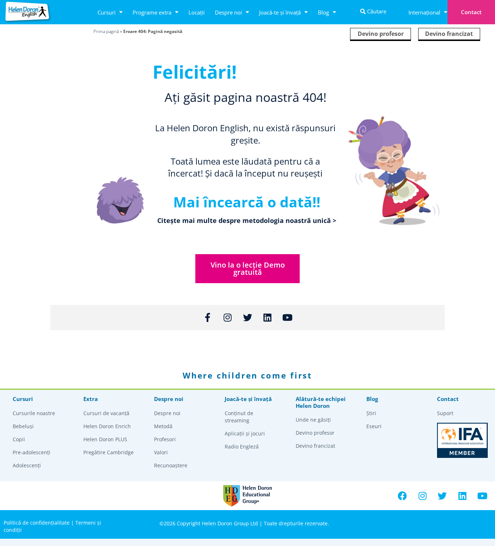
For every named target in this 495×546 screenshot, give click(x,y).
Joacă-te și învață (280, 12)
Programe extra (152, 12)
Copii (19, 439)
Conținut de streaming (239, 417)
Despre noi (228, 12)
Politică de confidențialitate (37, 522)
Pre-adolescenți (31, 452)
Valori (161, 452)
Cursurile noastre (34, 413)
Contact (471, 12)
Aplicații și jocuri (245, 433)
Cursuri (106, 12)
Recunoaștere (170, 465)
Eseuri (374, 426)
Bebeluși (23, 426)
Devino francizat (449, 34)
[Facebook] (403, 496)
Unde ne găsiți (313, 419)
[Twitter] (442, 496)
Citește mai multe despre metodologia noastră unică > (246, 220)
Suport (445, 413)
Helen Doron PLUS (105, 439)
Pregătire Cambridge (108, 452)
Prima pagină (106, 31)
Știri (371, 413)
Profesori (165, 439)
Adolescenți (27, 465)
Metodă (163, 426)
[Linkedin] (462, 496)
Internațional (424, 12)
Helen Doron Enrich (107, 426)
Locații (196, 12)
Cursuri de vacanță (106, 413)
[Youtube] (482, 496)
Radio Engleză (242, 446)
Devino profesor (381, 34)
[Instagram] (422, 496)
